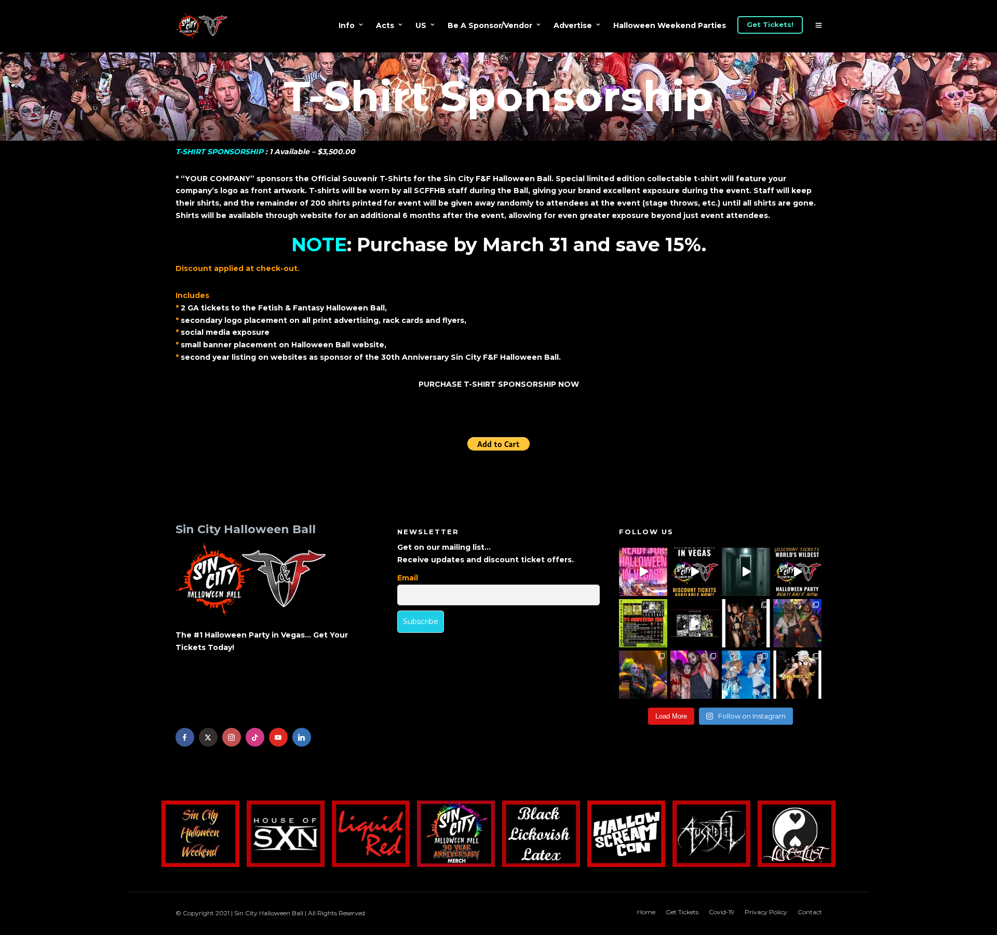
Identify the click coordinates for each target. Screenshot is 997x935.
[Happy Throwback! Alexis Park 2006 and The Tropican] (746, 623)
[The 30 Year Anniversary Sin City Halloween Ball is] (694, 572)
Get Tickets (682, 912)
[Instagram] (231, 737)
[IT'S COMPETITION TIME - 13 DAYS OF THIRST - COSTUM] (643, 623)
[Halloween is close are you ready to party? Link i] (746, 675)
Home (646, 912)
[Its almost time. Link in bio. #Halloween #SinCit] (797, 623)
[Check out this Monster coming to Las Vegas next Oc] (694, 623)
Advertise (573, 25)
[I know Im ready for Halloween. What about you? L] (746, 572)
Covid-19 (721, 912)
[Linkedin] (301, 737)
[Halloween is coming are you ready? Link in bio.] (643, 572)
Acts (385, 25)
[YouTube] (278, 737)
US (420, 25)
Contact (810, 912)
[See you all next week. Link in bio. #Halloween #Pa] (643, 675)
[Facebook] (185, 737)
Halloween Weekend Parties (669, 25)
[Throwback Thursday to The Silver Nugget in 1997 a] (797, 675)
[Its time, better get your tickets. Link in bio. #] (694, 675)
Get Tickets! (770, 24)
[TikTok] (255, 737)
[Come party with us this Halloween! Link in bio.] (797, 572)
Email (407, 577)
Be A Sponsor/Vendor (490, 25)
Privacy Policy (766, 912)
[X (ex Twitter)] (208, 737)
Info (347, 25)
